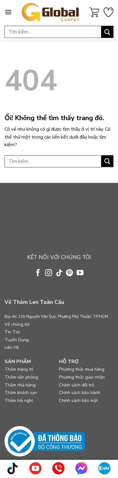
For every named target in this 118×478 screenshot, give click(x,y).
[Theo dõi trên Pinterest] (69, 273)
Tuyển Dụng (17, 340)
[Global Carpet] (50, 12)
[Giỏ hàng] (94, 12)
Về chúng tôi (17, 324)
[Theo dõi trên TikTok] (58, 273)
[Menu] (8, 12)
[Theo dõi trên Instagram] (48, 273)
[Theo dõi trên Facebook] (37, 273)
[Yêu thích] (108, 12)
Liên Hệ (12, 347)
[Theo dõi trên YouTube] (80, 273)
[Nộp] (107, 32)
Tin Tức (12, 332)
